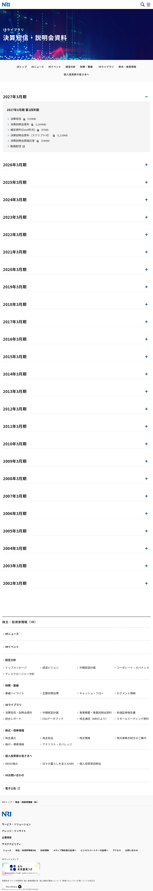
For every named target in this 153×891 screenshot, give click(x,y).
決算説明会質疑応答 (22, 140)
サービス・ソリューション (16, 824)
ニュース (7, 850)
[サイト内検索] (142, 4)
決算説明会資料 (19, 124)
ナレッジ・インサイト (14, 831)
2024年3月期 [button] (14, 199)
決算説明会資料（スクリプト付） (30, 135)
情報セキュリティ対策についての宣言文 (78, 880)
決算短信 (15, 119)
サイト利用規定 (16, 880)
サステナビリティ (11, 844)
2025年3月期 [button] (14, 182)
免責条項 (5, 880)
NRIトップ (7, 802)
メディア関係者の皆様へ (64, 850)
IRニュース (37, 66)
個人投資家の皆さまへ (76, 74)
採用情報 (44, 850)
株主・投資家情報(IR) (26, 850)
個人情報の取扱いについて (50, 880)
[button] (76, 218)
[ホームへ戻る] (6, 4)
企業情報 (7, 837)
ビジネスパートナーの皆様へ (94, 850)
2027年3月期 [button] (14, 96)
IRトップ (22, 66)
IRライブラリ (106, 66)
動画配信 (15, 146)
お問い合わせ (131, 850)
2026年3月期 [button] (14, 164)
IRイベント (54, 66)
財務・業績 (86, 66)
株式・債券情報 (127, 66)
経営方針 (71, 66)
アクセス (117, 850)
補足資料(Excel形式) (23, 130)
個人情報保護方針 (31, 880)
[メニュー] (149, 4)
